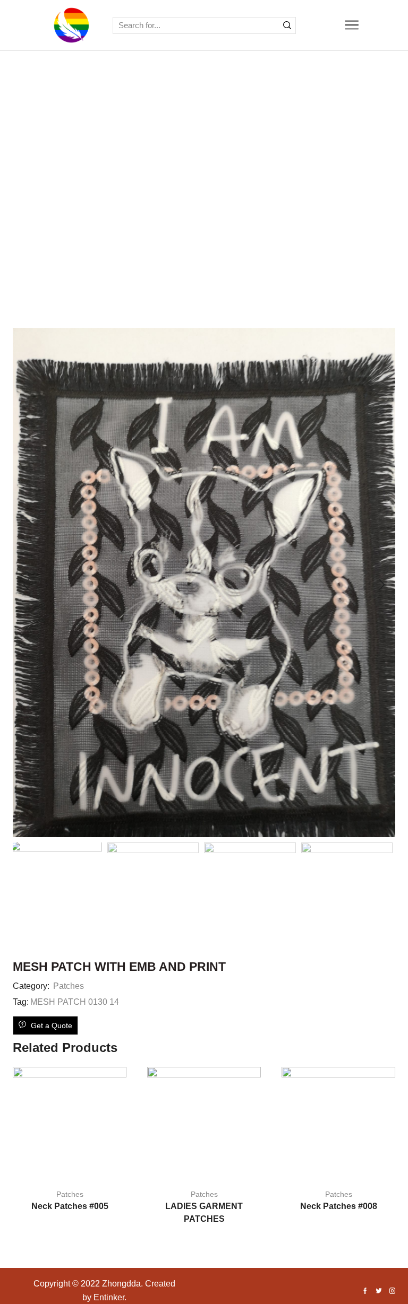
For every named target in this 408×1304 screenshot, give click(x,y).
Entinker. (110, 1297)
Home (179, 203)
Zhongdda (121, 1283)
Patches (223, 203)
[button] (26, 585)
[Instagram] (392, 1292)
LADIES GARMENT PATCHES (204, 1212)
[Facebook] (365, 1292)
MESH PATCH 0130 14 (74, 1001)
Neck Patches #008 (338, 1206)
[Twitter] (379, 1292)
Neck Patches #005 (69, 1206)
